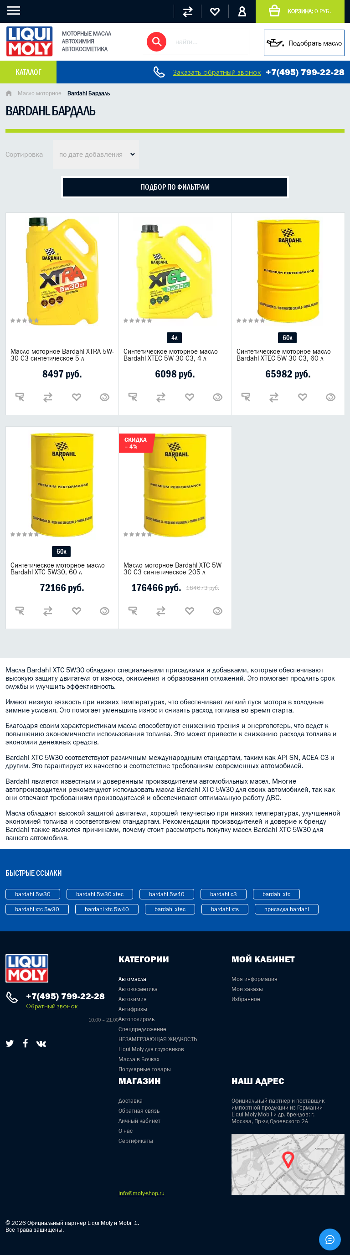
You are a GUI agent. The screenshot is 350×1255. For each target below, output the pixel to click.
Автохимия (132, 999)
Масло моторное (40, 93)
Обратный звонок (51, 1006)
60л (287, 337)
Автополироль (136, 1019)
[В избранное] (76, 397)
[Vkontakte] (41, 1043)
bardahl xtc (276, 894)
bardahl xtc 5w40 (107, 909)
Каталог (28, 72)
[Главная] (8, 94)
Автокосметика (138, 989)
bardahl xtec (169, 909)
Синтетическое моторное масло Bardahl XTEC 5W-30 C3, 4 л (171, 355)
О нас (125, 1130)
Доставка (130, 1100)
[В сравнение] (48, 397)
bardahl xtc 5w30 (37, 909)
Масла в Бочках (139, 1059)
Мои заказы (247, 989)
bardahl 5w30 (33, 894)
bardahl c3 (223, 894)
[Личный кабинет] (242, 11)
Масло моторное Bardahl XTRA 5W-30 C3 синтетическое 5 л (62, 355)
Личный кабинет (139, 1120)
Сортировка (24, 154)
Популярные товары (144, 1069)
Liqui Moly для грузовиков (151, 1049)
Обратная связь (139, 1110)
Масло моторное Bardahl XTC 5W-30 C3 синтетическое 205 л (173, 568)
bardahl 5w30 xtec (100, 894)
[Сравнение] (187, 11)
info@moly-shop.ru (141, 1193)
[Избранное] (214, 11)
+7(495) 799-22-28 (305, 72)
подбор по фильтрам (175, 186)
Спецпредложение (142, 1029)
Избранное (246, 999)
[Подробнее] (104, 397)
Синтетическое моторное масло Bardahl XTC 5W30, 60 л (57, 568)
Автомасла (132, 979)
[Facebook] (25, 1043)
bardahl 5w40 (167, 894)
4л (174, 337)
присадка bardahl (286, 909)
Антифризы (132, 1009)
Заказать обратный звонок (217, 72)
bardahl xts (225, 909)
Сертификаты (135, 1140)
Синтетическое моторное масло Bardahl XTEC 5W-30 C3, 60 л (284, 355)
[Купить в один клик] (19, 397)
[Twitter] (9, 1043)
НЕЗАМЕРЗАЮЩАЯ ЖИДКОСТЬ (157, 1039)
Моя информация (255, 979)
